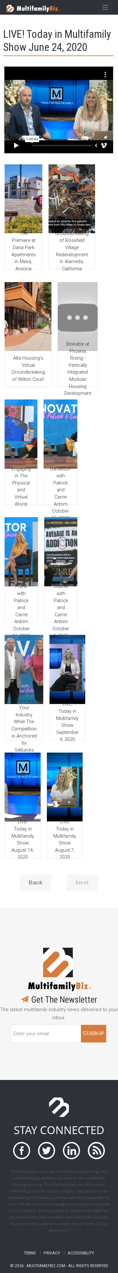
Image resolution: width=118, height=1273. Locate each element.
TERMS (30, 1252)
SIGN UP (96, 1033)
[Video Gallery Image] (23, 198)
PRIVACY (52, 1252)
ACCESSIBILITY (81, 1252)
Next (82, 882)
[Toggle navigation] (105, 7)
